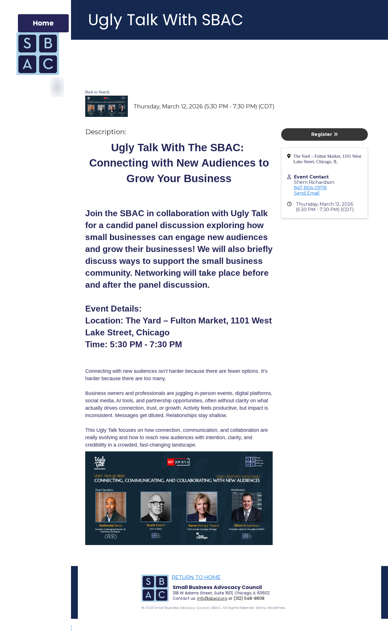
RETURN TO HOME (196, 577)
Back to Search (97, 92)
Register (322, 134)
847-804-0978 (310, 187)
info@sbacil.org (212, 598)
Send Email (307, 193)
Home (43, 23)
